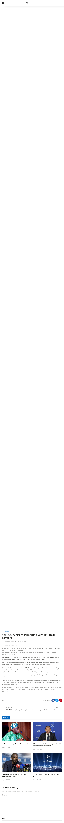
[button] (2, 3)
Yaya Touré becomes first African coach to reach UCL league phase (15, 775)
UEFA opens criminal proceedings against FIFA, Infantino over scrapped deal (47, 745)
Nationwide (5, 631)
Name (4, 819)
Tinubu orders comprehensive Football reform (16, 744)
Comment (5, 795)
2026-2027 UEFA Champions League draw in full (46, 775)
